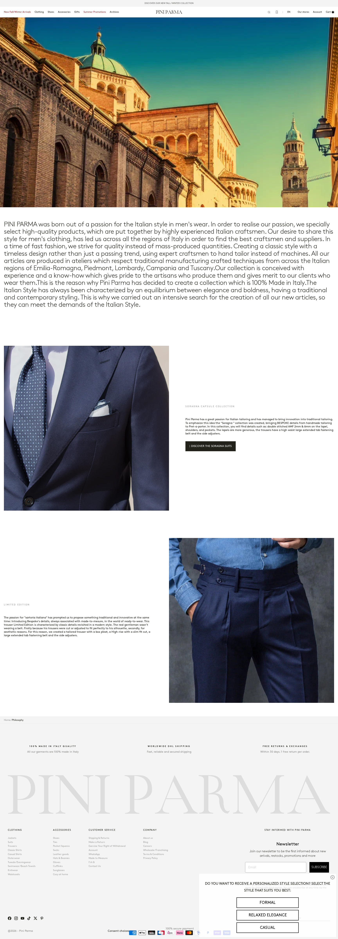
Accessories (64, 12)
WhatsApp (94, 854)
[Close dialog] (332, 877)
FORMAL (268, 902)
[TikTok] (29, 918)
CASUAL (267, 927)
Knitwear (13, 870)
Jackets (12, 838)
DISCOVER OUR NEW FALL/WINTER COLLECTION (169, 3)
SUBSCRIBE (319, 867)
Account (93, 850)
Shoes (51, 12)
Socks (56, 850)
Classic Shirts (15, 850)
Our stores (303, 12)
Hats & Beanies (61, 858)
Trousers (12, 846)
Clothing (39, 12)
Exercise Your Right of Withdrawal (107, 846)
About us (148, 838)
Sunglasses (59, 870)
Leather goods (61, 854)
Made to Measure (98, 858)
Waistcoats (14, 874)
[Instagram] (16, 918)
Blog (145, 842)
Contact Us (95, 866)
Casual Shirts (15, 854)
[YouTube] (22, 918)
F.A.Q (91, 862)
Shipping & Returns (99, 838)
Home (7, 720)
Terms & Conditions (153, 854)
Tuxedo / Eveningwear (19, 862)
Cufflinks (58, 866)
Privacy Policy (150, 858)
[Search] (269, 12)
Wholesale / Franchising (155, 850)
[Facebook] (9, 918)
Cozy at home (60, 874)
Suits (10, 842)
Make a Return (97, 842)
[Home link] (169, 11)
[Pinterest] (42, 918)
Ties (55, 842)
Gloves (56, 862)
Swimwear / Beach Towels (21, 866)
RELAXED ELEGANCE (268, 915)
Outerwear (14, 858)
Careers (147, 846)
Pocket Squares (61, 846)
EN (288, 12)
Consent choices (118, 931)
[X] (35, 918)
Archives (114, 12)
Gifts (77, 12)
